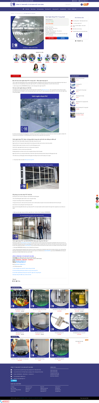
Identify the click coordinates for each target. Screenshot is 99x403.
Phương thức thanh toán (54, 373)
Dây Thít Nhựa (13, 388)
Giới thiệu (27, 9)
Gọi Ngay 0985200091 (63, 38)
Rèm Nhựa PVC (48, 9)
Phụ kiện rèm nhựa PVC (59, 332)
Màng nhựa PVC (56, 9)
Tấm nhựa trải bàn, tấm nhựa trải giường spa (19, 358)
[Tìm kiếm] (81, 4)
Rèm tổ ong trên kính (80, 78)
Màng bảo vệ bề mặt (44, 388)
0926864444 (30, 259)
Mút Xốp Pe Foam (29, 386)
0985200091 (24, 259)
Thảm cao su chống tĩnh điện (16, 389)
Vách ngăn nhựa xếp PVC (59, 358)
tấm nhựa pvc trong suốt (26, 242)
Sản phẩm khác (63, 9)
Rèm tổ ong (33, 9)
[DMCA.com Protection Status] (14, 380)
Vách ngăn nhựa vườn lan (20, 309)
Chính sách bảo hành (53, 370)
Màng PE (27, 391)
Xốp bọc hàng (13, 391)
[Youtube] (97, 201)
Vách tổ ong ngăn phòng (39, 358)
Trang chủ (12, 13)
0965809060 (18, 259)
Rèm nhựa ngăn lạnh (80, 113)
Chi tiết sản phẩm (16, 75)
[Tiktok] (97, 198)
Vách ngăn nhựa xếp (79, 358)
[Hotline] (97, 207)
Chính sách (74, 9)
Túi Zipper (12, 386)
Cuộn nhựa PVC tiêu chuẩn (81, 90)
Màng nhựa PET (28, 388)
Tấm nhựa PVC (79, 84)
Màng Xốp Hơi (57, 386)
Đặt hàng (51, 38)
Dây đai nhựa (57, 388)
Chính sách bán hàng (53, 371)
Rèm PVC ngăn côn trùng (79, 309)
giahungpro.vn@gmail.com (20, 261)
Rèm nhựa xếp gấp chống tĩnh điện (39, 309)
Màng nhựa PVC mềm (80, 95)
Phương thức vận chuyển (54, 374)
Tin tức (69, 9)
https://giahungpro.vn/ (21, 262)
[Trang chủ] (23, 9)
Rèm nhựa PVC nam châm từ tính (59, 309)
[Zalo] (97, 204)
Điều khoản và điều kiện (54, 376)
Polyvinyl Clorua (45, 89)
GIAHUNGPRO (28, 245)
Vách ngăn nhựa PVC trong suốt (79, 332)
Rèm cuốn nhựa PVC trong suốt (82, 107)
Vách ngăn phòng (40, 9)
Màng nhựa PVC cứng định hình (82, 101)
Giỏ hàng (86, 4)
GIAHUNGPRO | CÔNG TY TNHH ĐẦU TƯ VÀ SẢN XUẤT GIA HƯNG (31, 398)
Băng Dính (42, 386)
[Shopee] (97, 195)
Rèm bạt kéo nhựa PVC (29, 159)
